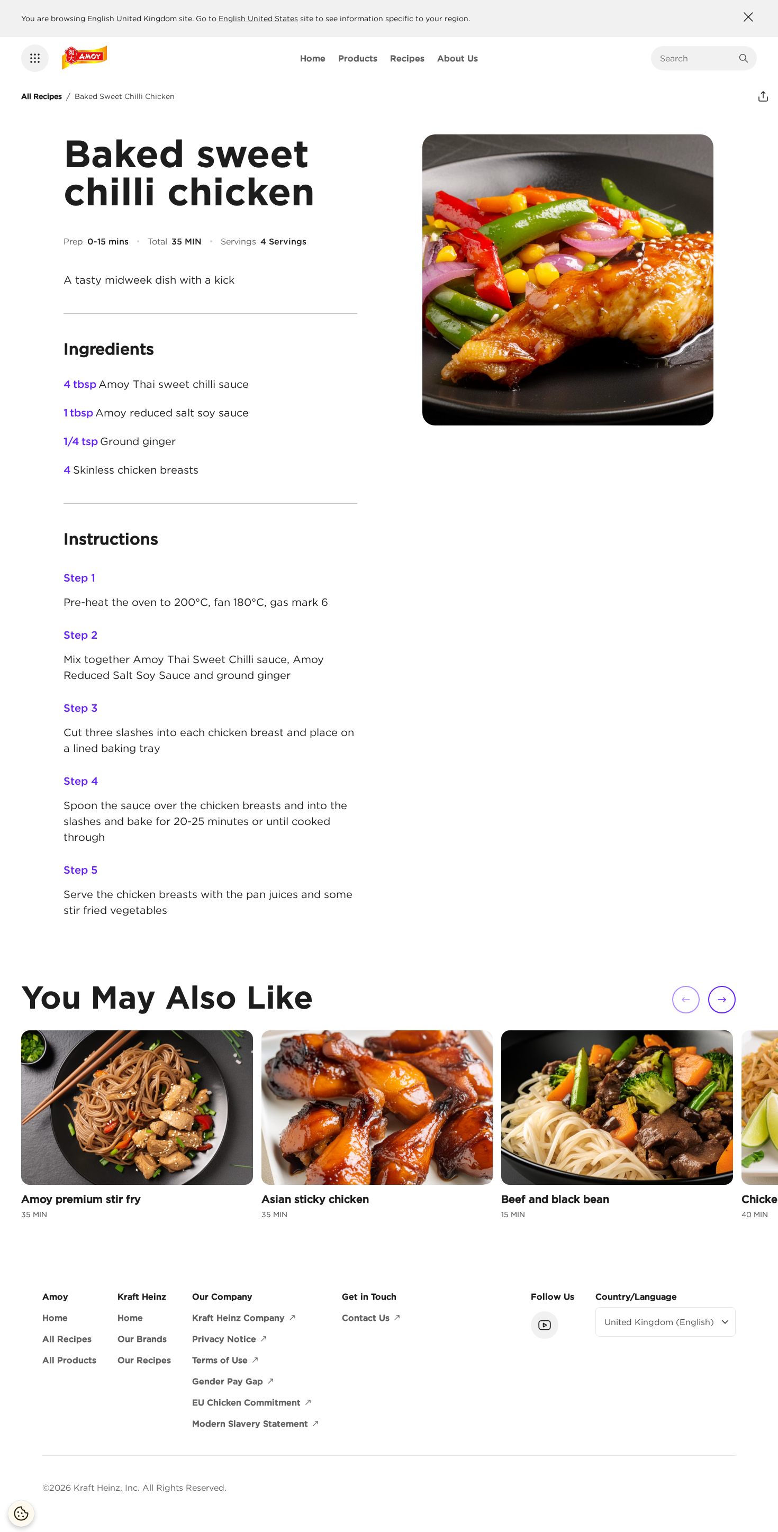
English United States (258, 18)
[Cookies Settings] (21, 1513)
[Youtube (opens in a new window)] (544, 1325)
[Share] (763, 96)
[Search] (743, 58)
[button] (35, 58)
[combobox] (696, 58)
